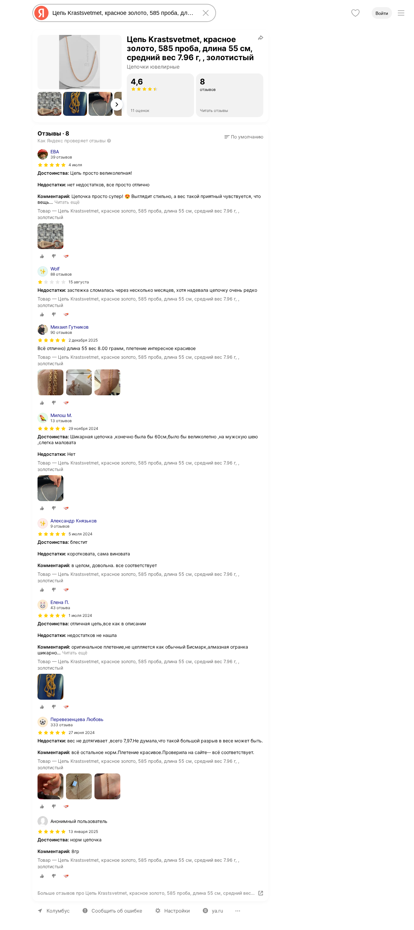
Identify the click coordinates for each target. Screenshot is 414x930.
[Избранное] (355, 13)
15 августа (79, 281)
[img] (52, 165)
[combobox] (123, 13)
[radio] (42, 256)
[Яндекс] (41, 13)
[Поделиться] (260, 37)
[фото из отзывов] (50, 236)
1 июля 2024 (80, 615)
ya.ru (217, 911)
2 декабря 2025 (83, 340)
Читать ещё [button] (67, 202)
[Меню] (401, 12)
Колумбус (58, 911)
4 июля (75, 164)
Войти (382, 13)
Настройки (177, 911)
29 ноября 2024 (83, 428)
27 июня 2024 (82, 732)
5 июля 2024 (81, 533)
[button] (49, 104)
